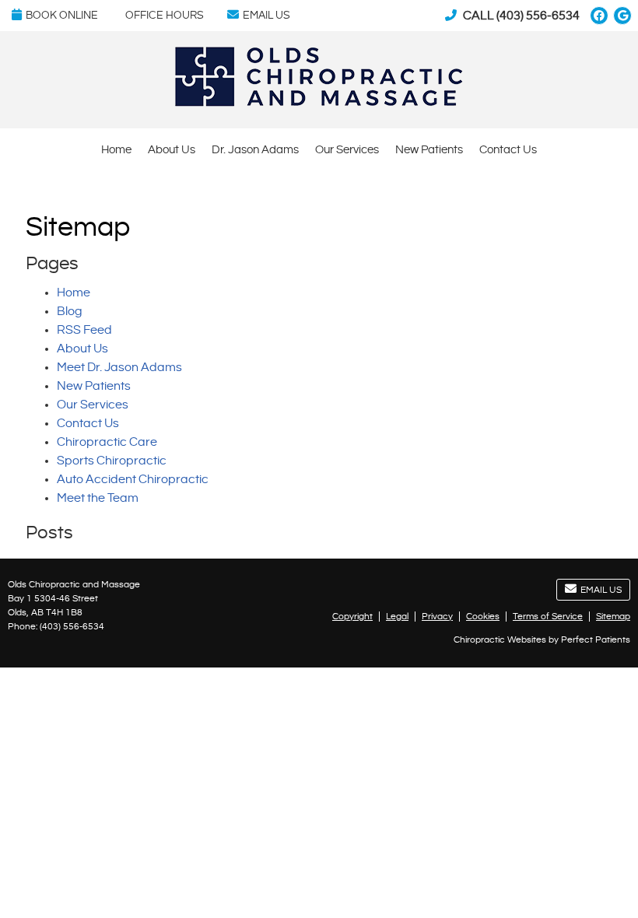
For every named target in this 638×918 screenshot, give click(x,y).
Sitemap (613, 616)
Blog (69, 311)
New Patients (429, 150)
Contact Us (508, 150)
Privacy (437, 616)
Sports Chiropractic (112, 461)
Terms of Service (548, 616)
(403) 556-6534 (538, 16)
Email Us (266, 15)
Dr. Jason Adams (255, 150)
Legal (397, 616)
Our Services (347, 150)
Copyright (352, 616)
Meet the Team (97, 498)
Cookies (483, 616)
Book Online (62, 15)
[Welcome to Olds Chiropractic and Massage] (319, 103)
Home (116, 150)
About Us (171, 150)
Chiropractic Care (107, 442)
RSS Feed (84, 330)
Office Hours (164, 15)
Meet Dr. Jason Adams (119, 367)
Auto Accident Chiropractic (133, 479)
